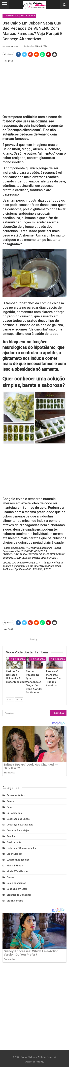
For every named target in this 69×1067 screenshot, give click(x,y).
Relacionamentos (16, 883)
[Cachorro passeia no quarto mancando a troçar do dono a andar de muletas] (34, 663)
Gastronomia (28, 15)
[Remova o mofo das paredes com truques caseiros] (54, 663)
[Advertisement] (34, 88)
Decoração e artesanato (20, 824)
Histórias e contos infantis (21, 848)
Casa (9, 807)
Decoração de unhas (18, 819)
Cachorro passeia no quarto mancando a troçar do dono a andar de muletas (34, 682)
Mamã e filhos (15, 865)
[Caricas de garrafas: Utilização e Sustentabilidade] (14, 663)
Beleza (10, 801)
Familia (11, 836)
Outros (10, 877)
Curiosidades (11, 15)
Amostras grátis (16, 795)
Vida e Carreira (15, 900)
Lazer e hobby (14, 853)
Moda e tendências (17, 871)
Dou (42, 1062)
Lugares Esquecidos (18, 859)
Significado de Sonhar (19, 894)
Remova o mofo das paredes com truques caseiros (54, 678)
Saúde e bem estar (17, 889)
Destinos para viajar (18, 830)
